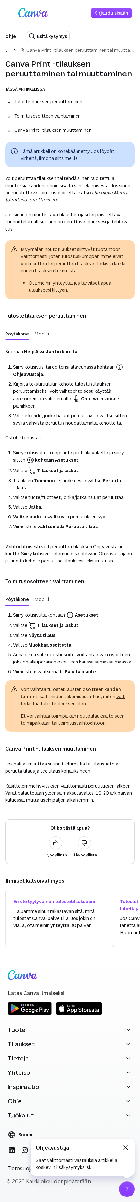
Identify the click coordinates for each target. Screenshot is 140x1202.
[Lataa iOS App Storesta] (79, 1013)
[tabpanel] (70, 437)
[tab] (17, 333)
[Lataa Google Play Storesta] (30, 1013)
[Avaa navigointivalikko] (10, 13)
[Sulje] (125, 1147)
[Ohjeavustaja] (127, 1189)
